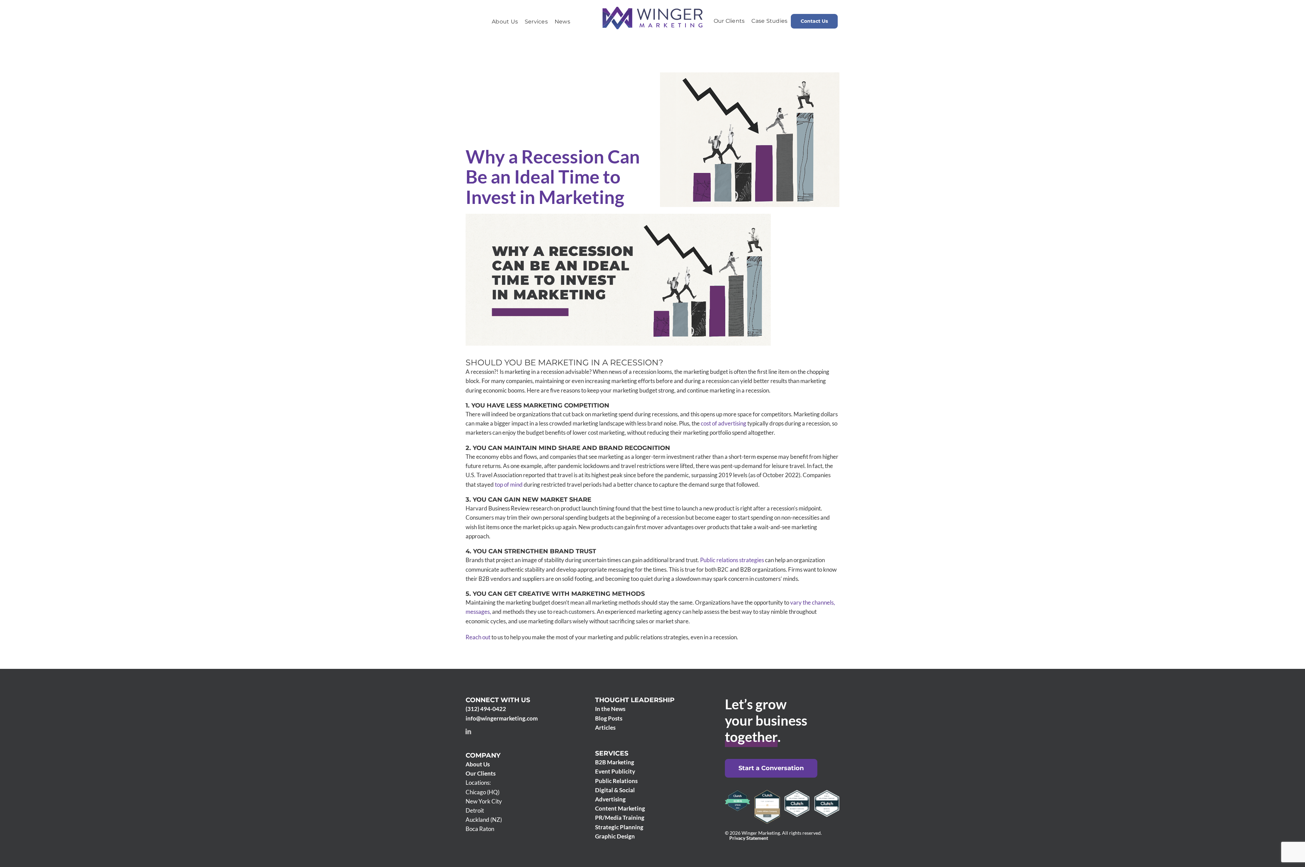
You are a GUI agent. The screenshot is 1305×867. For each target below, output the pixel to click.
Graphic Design (615, 836)
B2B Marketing (614, 762)
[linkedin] (468, 731)
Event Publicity (615, 771)
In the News (610, 708)
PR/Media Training (619, 817)
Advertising (610, 799)
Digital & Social (615, 790)
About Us (478, 764)
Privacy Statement (748, 838)
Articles (605, 727)
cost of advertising (723, 423)
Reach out (478, 637)
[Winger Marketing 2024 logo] (652, 9)
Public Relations (616, 780)
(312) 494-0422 (486, 708)
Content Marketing (620, 808)
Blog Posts (608, 718)
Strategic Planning (619, 827)
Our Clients (480, 773)
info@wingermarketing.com (502, 718)
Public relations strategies (732, 559)
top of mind (509, 484)
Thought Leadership (635, 700)
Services (611, 753)
